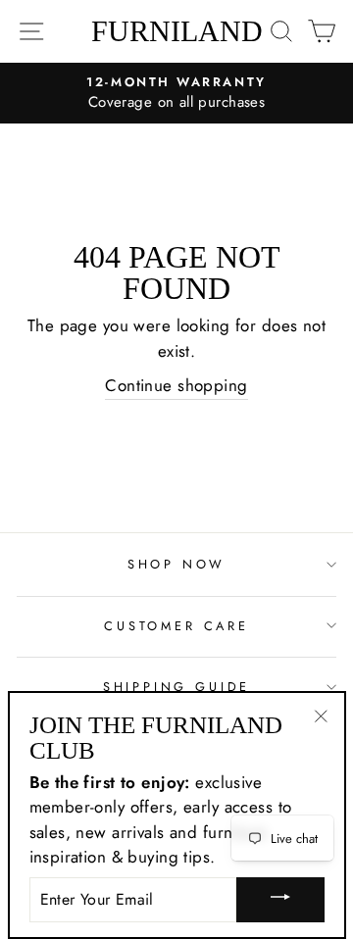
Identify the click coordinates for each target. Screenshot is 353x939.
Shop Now (177, 564)
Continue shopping (176, 385)
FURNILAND (177, 31)
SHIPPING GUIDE (177, 686)
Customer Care (176, 626)
